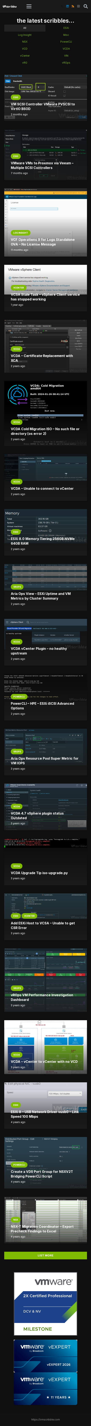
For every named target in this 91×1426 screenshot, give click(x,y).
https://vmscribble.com (45, 1419)
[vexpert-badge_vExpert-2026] (45, 1356)
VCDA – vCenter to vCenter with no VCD (44, 1062)
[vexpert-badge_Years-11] (45, 1388)
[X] (62, 6)
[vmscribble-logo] (10, 6)
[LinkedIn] (67, 6)
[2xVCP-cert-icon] (45, 1304)
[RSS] (73, 6)
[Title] (78, 6)
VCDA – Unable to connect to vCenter (42, 489)
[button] (29, 6)
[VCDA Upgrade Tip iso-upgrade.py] (45, 843)
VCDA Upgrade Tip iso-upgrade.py (39, 873)
